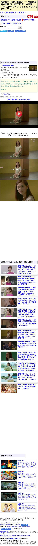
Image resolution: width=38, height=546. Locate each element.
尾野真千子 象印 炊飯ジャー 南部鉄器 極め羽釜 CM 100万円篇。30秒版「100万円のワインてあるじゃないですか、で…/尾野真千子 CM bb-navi (27, 334)
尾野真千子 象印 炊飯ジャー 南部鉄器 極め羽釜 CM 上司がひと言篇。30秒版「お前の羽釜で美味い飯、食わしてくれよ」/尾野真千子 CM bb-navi (27, 312)
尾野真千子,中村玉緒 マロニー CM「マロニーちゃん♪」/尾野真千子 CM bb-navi (26, 386)
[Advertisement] (19, 47)
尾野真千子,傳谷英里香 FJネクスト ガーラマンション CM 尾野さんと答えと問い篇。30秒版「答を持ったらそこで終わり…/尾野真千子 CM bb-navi (26, 366)
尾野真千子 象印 (8, 65)
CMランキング (17, 23)
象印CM (21, 12)
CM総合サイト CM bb (13, 538)
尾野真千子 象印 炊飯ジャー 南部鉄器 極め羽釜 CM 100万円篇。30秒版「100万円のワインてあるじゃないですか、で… (19, 5)
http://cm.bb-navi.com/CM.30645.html (18, 526)
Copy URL (11, 30)
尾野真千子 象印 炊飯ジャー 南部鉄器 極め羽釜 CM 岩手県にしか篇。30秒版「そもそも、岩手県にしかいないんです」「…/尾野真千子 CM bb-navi (27, 291)
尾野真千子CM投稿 (28, 20)
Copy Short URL (20, 30)
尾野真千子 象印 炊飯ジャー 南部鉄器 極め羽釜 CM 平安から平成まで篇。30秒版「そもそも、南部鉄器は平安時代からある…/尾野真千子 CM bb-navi (27, 280)
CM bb (3, 23)
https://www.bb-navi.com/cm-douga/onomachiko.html (15, 535)
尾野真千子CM (5, 20)
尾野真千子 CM (10, 12)
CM (1, 12)
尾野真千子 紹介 (16, 20)
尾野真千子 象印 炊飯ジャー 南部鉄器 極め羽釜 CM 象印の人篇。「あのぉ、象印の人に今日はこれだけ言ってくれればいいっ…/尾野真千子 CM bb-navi (27, 356)
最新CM (9, 23)
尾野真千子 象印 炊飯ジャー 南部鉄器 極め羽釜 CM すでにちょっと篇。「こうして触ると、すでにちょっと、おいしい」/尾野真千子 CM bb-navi (27, 269)
